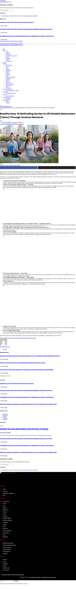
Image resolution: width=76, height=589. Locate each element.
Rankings (8, 102)
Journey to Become (7, 547)
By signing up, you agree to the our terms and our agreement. (19, 16)
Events (7, 57)
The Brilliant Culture (10, 122)
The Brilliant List (7, 99)
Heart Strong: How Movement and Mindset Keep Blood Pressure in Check (22, 363)
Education (8, 74)
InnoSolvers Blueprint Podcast (12, 90)
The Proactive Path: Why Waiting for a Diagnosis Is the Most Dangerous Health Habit (26, 370)
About (4, 50)
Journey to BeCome (10, 95)
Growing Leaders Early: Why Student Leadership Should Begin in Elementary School (26, 29)
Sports (7, 86)
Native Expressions (10, 83)
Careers (7, 73)
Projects (7, 59)
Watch (4, 62)
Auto (7, 67)
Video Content (6, 569)
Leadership (8, 78)
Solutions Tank (9, 61)
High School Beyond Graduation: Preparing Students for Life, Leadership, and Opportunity (28, 404)
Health (7, 75)
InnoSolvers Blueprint (10, 77)
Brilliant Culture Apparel (8, 543)
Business (8, 71)
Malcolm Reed (6, 433)
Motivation (8, 82)
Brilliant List (8, 70)
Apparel (7, 66)
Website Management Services (49, 577)
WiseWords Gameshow (11, 93)
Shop (4, 49)
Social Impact (9, 85)
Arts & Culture (9, 65)
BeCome (8, 69)
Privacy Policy (28, 16)
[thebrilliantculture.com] (11, 45)
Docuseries (8, 98)
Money (7, 81)
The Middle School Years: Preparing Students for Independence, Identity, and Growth (27, 36)
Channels (5, 63)
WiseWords (8, 87)
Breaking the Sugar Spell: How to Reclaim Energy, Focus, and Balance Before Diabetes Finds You (30, 356)
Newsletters (8, 58)
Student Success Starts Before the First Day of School (16, 22)
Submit (16, 581)
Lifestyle (8, 79)
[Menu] (0, 105)
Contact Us (8, 54)
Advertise (8, 53)
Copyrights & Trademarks (11, 55)
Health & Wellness (7, 518)
